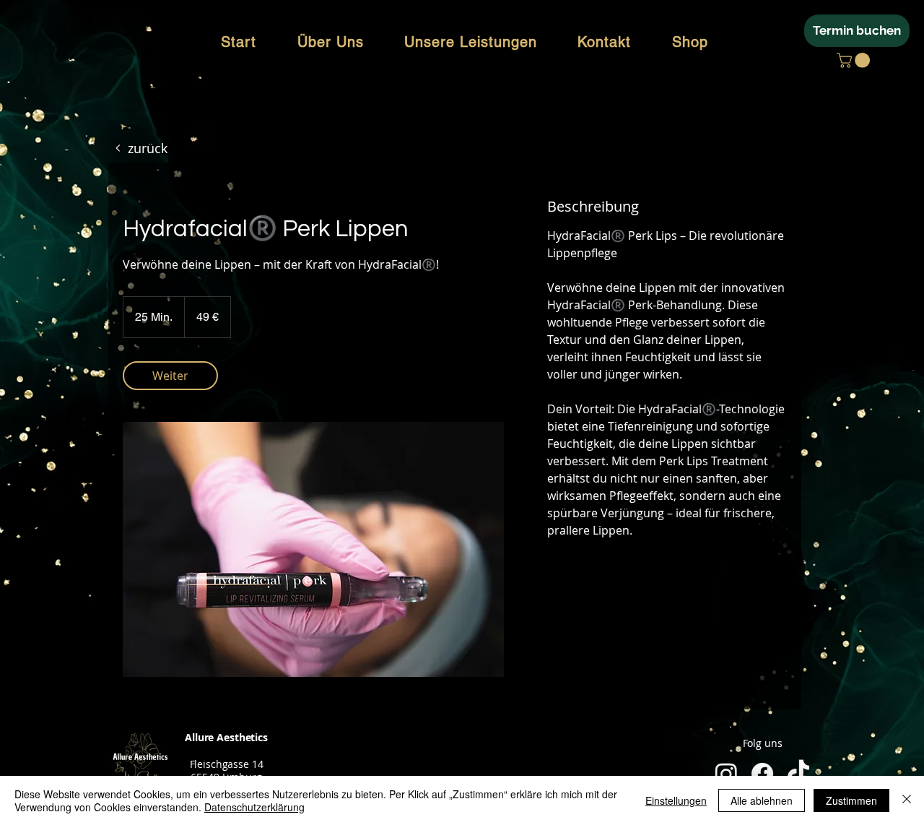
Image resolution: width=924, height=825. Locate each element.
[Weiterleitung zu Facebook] (762, 773)
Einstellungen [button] (676, 800)
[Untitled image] (313, 549)
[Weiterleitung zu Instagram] (726, 773)
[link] (170, 375)
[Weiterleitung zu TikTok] (798, 773)
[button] (855, 60)
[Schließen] (906, 800)
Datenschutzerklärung (254, 807)
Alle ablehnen (762, 800)
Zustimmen (851, 800)
